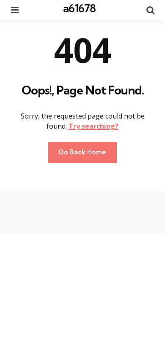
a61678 (79, 8)
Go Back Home (82, 152)
